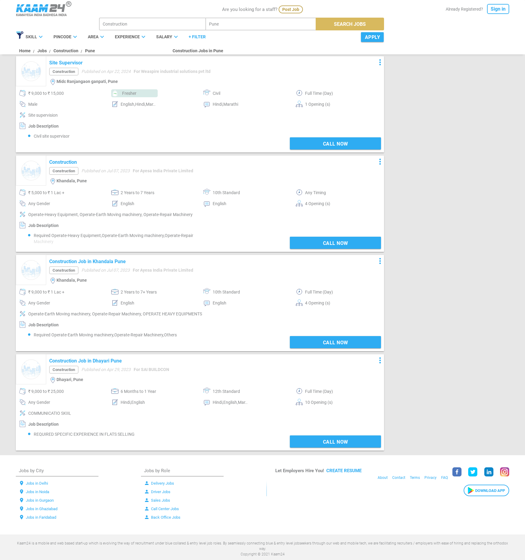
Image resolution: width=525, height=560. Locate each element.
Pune (90, 50)
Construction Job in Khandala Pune (87, 261)
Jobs (42, 50)
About (383, 478)
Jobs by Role (157, 470)
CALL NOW (335, 144)
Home (25, 50)
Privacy (430, 478)
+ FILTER (197, 36)
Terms (415, 478)
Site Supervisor (66, 63)
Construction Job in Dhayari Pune (85, 361)
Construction (65, 50)
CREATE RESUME (344, 470)
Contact (398, 478)
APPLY (372, 37)
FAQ (444, 478)
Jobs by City (31, 470)
